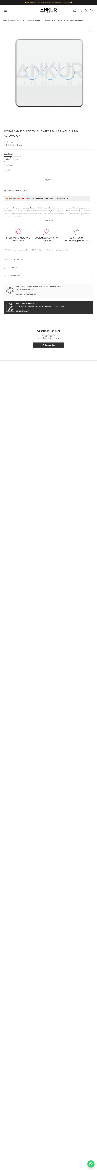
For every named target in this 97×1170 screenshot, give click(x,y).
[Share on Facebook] (11, 260)
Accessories (14, 20)
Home (5, 20)
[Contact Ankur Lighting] (90, 1163)
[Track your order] (74, 10)
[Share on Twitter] (15, 260)
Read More (48, 220)
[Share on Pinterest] (18, 260)
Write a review (48, 345)
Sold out (48, 180)
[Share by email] (22, 260)
